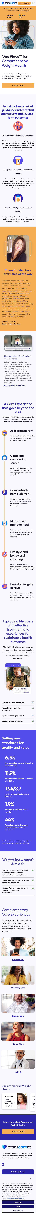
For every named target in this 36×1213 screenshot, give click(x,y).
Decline (18, 1206)
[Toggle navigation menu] (33, 3)
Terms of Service (19, 1198)
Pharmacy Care (18, 988)
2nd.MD (18, 1072)
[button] (18, 702)
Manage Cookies (18, 1210)
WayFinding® (18, 959)
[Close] (31, 1179)
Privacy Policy (11, 1198)
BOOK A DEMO (24, 3)
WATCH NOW (10, 16)
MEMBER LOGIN (18, 1172)
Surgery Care (18, 1016)
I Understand (18, 1202)
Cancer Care (18, 1044)
